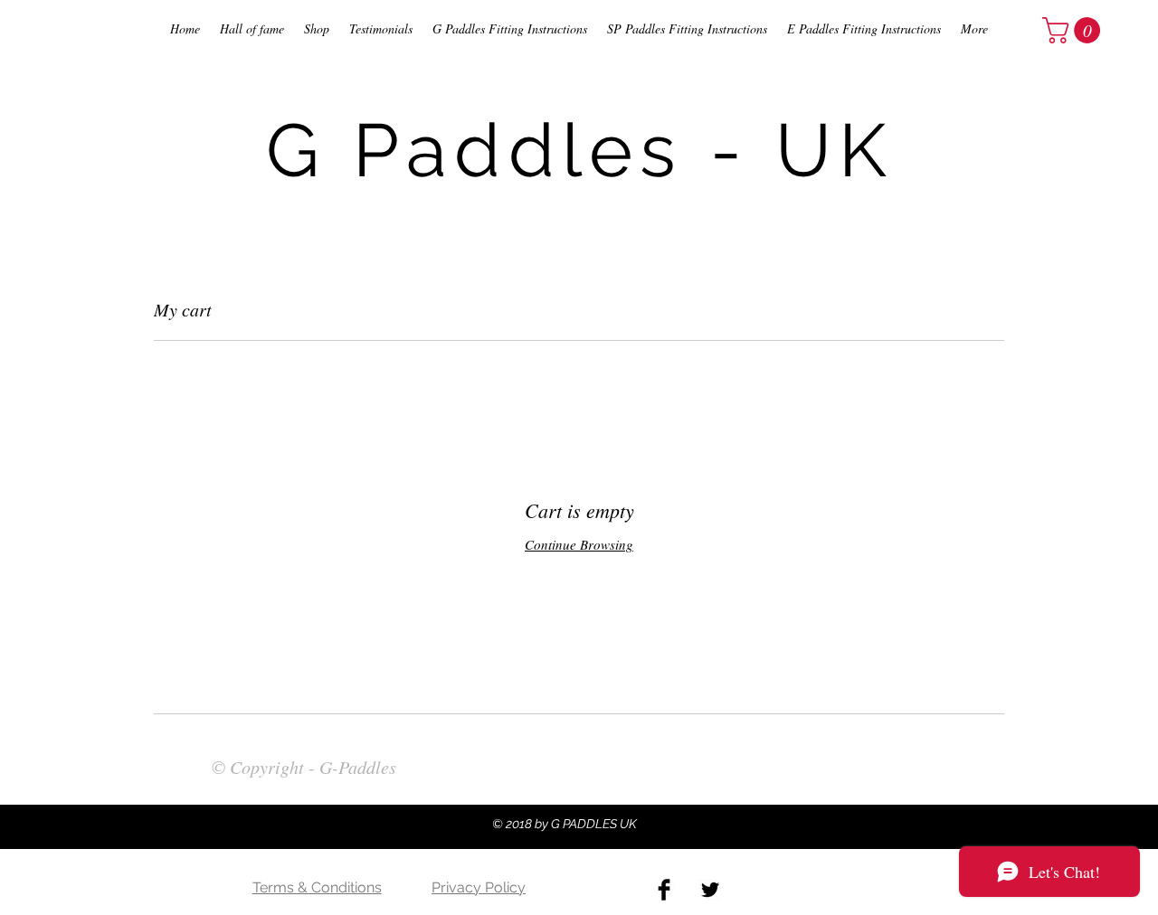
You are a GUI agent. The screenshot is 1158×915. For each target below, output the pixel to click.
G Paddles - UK (580, 150)
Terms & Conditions (317, 887)
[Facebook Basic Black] (664, 890)
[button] (1074, 30)
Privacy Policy (479, 887)
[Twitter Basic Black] (710, 890)
